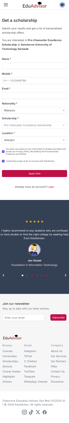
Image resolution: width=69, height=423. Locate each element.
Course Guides (12, 371)
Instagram (30, 351)
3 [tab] (32, 275)
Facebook (30, 366)
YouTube (29, 371)
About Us (56, 351)
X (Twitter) (30, 361)
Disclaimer (57, 381)
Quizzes (7, 366)
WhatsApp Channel (35, 381)
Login (50, 186)
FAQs (54, 366)
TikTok (28, 356)
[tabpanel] (34, 244)
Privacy (55, 376)
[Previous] (3, 276)
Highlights (9, 376)
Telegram (29, 376)
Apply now (34, 173)
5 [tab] (41, 275)
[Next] (65, 276)
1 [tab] (22, 275)
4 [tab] (37, 275)
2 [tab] (27, 275)
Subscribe (58, 317)
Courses (8, 351)
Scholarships (10, 361)
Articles (7, 381)
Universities (10, 356)
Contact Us (58, 371)
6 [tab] (46, 275)
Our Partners (58, 361)
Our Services (58, 356)
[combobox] (5, 80)
